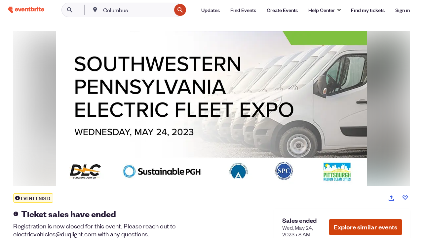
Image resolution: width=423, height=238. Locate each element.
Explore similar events (365, 227)
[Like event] (405, 197)
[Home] (26, 10)
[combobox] (136, 10)
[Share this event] (391, 198)
